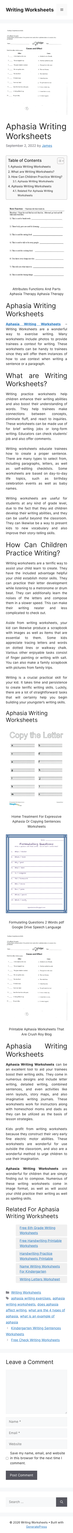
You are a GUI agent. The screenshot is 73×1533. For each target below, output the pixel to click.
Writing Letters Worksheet (40, 1279)
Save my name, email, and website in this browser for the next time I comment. (37, 1458)
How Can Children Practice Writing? (36, 177)
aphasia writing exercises (31, 1298)
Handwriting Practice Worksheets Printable (36, 1256)
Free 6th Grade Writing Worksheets (37, 1230)
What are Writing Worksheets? (32, 172)
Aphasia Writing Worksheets (31, 166)
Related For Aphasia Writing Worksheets (35, 193)
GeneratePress (36, 1527)
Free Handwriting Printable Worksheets (41, 1243)
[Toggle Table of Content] (58, 161)
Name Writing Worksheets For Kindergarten (40, 1268)
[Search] (61, 1502)
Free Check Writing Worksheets (35, 1340)
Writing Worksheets (30, 10)
